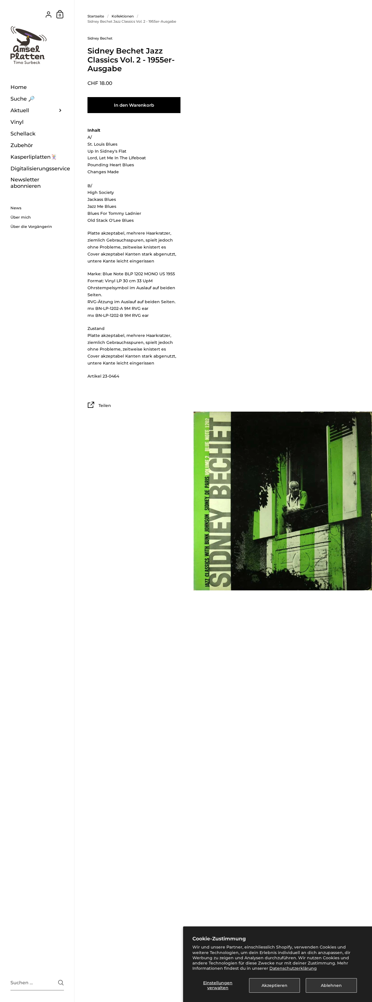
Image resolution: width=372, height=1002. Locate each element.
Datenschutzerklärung (293, 968)
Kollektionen (123, 16)
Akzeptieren (274, 985)
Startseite (95, 16)
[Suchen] (61, 983)
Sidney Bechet (99, 38)
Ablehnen (331, 985)
